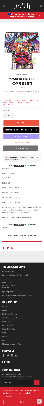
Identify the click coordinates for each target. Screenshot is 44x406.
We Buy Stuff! (7, 325)
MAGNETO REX (34, 100)
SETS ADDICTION (26, 102)
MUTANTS (17, 102)
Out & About (7, 306)
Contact (5, 336)
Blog (4, 332)
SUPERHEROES (8, 104)
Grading (5, 340)
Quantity (6, 110)
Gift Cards (6, 321)
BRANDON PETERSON (13, 100)
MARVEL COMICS (8, 102)
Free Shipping (20, 91)
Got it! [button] (22, 402)
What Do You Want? (9, 329)
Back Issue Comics (9, 314)
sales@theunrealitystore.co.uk (16, 275)
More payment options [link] (21, 142)
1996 (4, 100)
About (4, 310)
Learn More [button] (8, 396)
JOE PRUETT (25, 100)
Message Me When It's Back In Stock (21, 130)
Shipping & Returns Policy (12, 344)
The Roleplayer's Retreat (12, 318)
